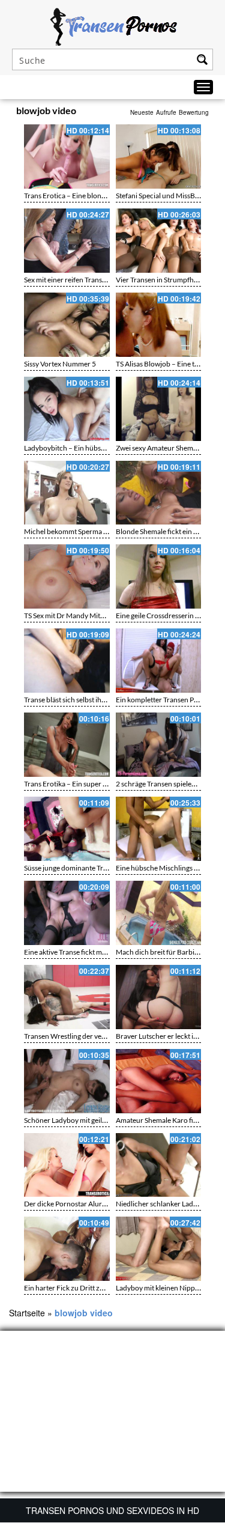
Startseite (27, 1313)
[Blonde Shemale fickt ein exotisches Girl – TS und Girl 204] (159, 493)
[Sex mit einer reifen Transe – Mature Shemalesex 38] (67, 240)
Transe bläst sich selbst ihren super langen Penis (98, 699)
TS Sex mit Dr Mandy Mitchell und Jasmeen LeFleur (103, 615)
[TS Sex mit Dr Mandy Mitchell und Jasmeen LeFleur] (67, 576)
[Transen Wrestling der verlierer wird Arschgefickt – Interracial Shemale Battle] (67, 997)
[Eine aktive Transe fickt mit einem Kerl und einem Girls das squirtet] (67, 913)
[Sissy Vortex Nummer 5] (67, 325)
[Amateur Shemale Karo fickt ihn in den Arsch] (159, 1081)
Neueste (142, 112)
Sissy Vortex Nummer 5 (60, 363)
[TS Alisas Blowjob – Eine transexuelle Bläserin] (159, 325)
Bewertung (194, 112)
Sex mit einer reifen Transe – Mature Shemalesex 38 (103, 279)
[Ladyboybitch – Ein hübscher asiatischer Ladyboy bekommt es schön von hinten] (67, 409)
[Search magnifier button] (202, 59)
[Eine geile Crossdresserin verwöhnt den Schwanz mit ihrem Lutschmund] (159, 576)
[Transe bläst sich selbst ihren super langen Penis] (67, 660)
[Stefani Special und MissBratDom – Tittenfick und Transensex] (159, 156)
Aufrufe (166, 112)
